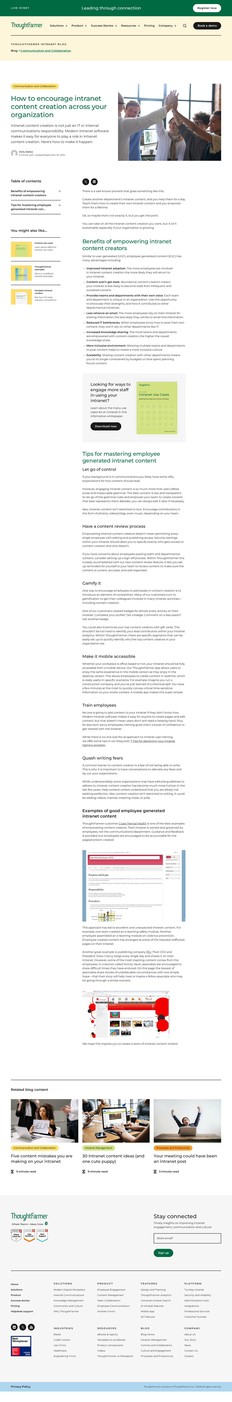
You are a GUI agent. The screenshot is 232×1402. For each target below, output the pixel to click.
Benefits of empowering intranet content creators (28, 193)
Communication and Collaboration (46, 50)
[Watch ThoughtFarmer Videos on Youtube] (31, 1327)
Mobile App (147, 1311)
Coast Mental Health (133, 823)
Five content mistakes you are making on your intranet (41, 1158)
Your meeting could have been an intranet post (185, 1158)
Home (14, 1284)
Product (16, 1295)
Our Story (190, 1339)
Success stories (20, 1300)
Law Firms (60, 1345)
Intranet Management (98, 1147)
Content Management (110, 1295)
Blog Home (148, 1334)
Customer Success (195, 1316)
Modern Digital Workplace (69, 1289)
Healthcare (60, 1350)
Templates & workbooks (111, 1339)
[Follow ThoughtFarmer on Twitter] (22, 1327)
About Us (189, 1334)
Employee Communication (113, 1305)
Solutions (16, 1289)
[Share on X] (85, 181)
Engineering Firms (65, 1356)
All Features (148, 1316)
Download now (106, 426)
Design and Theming (153, 1289)
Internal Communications (69, 1295)
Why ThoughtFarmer (66, 1311)
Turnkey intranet (194, 1289)
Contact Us (191, 1350)
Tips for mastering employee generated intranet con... (31, 207)
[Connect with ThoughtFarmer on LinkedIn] (14, 1327)
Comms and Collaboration (156, 1345)
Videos (101, 1350)
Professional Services (197, 1311)
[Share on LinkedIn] (94, 181)
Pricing (149, 25)
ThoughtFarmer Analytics (156, 1295)
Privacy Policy (20, 1386)
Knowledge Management (69, 1300)
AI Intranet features (152, 1305)
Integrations (191, 1305)
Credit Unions (62, 1339)
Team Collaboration (108, 1300)
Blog (14, 50)
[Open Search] (184, 25)
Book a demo (207, 25)
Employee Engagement (111, 1289)
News (187, 1345)
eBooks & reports (107, 1334)
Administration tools (196, 1300)
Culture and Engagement (156, 1350)
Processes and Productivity (173, 1147)
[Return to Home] (27, 26)
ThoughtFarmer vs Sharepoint (115, 1356)
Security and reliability (197, 1295)
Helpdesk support (22, 1311)
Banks (57, 1334)
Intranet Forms (106, 1311)
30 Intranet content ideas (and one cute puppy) (113, 1158)
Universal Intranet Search (156, 1300)
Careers (188, 1356)
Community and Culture (68, 1305)
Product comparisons (110, 1345)
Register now (207, 8)
